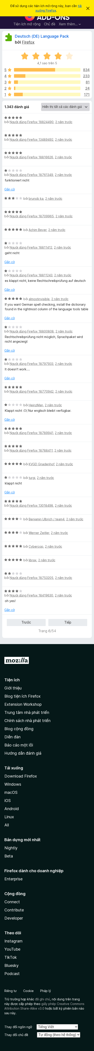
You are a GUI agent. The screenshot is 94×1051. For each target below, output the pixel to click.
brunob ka (36, 198)
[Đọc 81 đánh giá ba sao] (47, 82)
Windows (12, 784)
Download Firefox (20, 776)
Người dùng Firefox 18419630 (31, 595)
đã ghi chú (42, 999)
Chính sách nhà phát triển (27, 720)
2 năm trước (63, 122)
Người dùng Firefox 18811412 (31, 247)
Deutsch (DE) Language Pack (42, 36)
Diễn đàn (12, 737)
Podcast (12, 973)
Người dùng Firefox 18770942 (32, 391)
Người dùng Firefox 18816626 (31, 157)
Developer (13, 918)
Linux (9, 817)
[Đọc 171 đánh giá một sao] (47, 94)
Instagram (13, 941)
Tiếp (67, 622)
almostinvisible (39, 299)
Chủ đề (49, 24)
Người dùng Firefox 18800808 (32, 331)
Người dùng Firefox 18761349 (31, 175)
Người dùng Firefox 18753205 (31, 578)
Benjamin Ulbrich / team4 (46, 519)
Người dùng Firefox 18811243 (31, 275)
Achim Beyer (38, 230)
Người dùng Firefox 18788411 (31, 450)
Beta (8, 856)
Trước (26, 622)
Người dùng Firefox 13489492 (31, 139)
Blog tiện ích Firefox (22, 696)
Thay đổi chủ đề (16, 1035)
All (6, 825)
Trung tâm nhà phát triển (26, 712)
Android (11, 808)
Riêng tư (10, 991)
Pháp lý (45, 991)
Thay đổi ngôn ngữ (18, 1027)
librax (33, 560)
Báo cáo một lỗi (18, 745)
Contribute (14, 910)
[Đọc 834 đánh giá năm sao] (47, 70)
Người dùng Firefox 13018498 (31, 505)
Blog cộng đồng (18, 728)
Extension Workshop (23, 704)
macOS (10, 792)
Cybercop (36, 546)
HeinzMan (36, 405)
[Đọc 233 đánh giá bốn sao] (47, 76)
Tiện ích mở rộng (26, 24)
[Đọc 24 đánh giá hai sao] (47, 88)
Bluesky (11, 965)
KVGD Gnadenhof (41, 464)
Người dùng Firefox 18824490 (32, 122)
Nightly (10, 848)
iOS (7, 800)
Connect (12, 902)
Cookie (28, 991)
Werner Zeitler (39, 533)
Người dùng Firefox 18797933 (31, 364)
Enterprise (13, 879)
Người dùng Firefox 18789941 (31, 433)
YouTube (12, 949)
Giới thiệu (13, 688)
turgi (32, 478)
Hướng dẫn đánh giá (22, 753)
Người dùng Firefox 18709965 (32, 216)
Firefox (28, 42)
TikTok (10, 957)
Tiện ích (12, 680)
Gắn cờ (9, 189)
